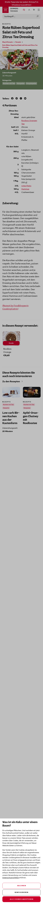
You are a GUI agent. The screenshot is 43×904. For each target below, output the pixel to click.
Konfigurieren (21, 892)
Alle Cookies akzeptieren (21, 899)
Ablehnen (21, 886)
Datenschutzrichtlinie (10, 878)
